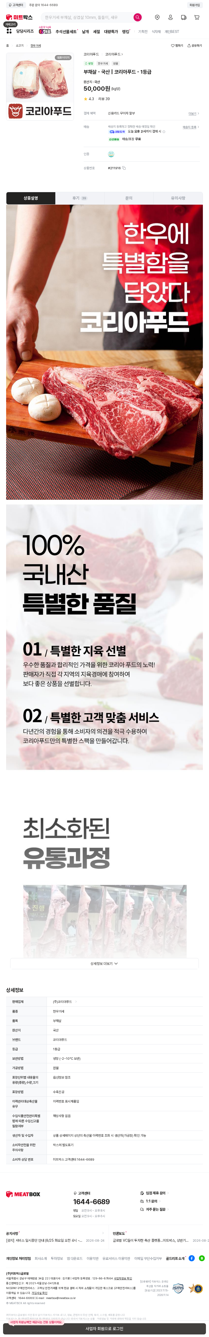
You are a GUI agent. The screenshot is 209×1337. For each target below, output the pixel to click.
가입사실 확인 (39, 1293)
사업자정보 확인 (123, 1278)
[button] (163, 131)
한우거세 (36, 45)
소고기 (19, 45)
